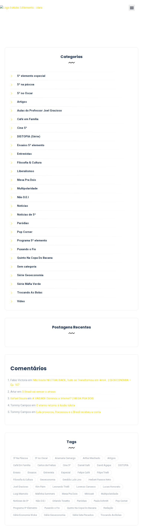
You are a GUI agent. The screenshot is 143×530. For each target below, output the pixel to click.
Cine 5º (22, 128)
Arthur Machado (91, 458)
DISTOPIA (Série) (28, 136)
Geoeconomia (47, 479)
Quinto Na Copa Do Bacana (35, 258)
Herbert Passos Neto (100, 479)
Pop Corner (24, 232)
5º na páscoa (25, 84)
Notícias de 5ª (26, 214)
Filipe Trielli (103, 472)
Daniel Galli (84, 465)
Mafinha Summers (45, 493)
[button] (132, 8)
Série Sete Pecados (83, 515)
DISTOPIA (123, 465)
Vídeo (21, 301)
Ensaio (16, 472)
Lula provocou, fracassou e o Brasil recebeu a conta (68, 412)
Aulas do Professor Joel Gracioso (39, 110)
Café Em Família (21, 465)
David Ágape (104, 465)
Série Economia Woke (25, 515)
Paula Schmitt (101, 500)
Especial (65, 472)
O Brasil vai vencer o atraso (38, 391)
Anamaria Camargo (65, 458)
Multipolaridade (27, 188)
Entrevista (49, 472)
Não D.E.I (23, 197)
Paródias (23, 223)
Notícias (22, 205)
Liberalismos (25, 171)
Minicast (89, 493)
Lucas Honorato (111, 486)
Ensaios (32, 472)
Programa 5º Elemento (25, 508)
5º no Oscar (25, 93)
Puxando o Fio (26, 249)
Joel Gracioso (20, 486)
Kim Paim (40, 486)
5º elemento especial (31, 76)
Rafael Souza (18, 398)
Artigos (22, 101)
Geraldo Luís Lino (72, 479)
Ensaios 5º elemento (30, 145)
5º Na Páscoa (20, 458)
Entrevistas (24, 153)
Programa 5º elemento (32, 240)
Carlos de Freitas (47, 465)
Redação (108, 508)
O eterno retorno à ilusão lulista (55, 405)
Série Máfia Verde (29, 284)
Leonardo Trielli (61, 486)
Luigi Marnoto (20, 493)
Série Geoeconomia (30, 275)
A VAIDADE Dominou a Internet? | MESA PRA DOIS (63, 398)
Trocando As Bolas (29, 292)
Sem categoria (26, 266)
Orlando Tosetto (61, 500)
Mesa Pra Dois (26, 180)
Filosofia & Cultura (29, 162)
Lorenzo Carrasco (86, 486)
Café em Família (27, 119)
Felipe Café (84, 472)
